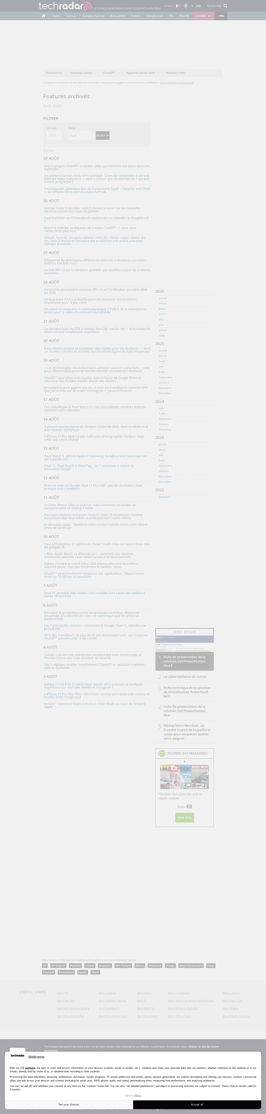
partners (30, 1067)
